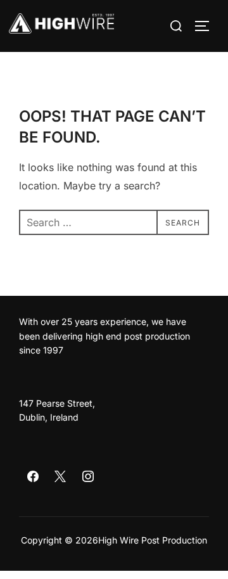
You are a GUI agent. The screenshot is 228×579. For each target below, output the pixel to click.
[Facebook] (33, 477)
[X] (61, 477)
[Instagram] (88, 477)
